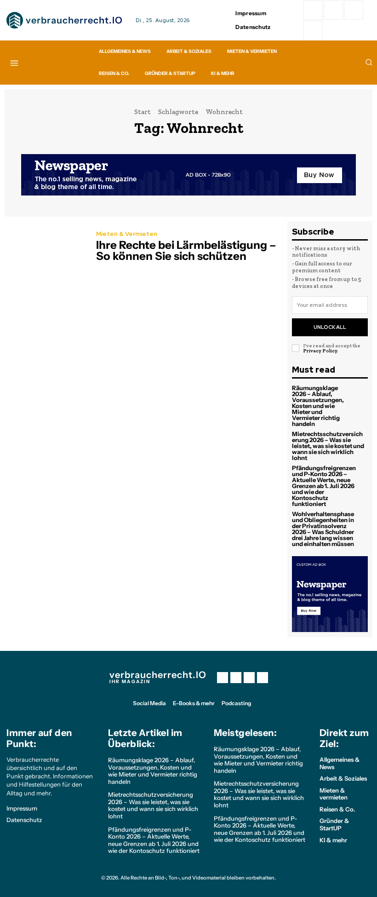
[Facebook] (313, 10)
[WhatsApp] (313, 30)
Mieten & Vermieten (126, 234)
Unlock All (330, 327)
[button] (368, 62)
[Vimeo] (353, 10)
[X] (249, 677)
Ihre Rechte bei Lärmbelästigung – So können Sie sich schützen (186, 250)
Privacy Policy (320, 351)
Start (142, 112)
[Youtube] (262, 677)
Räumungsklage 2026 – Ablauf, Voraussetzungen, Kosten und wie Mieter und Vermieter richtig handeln (318, 405)
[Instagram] (333, 10)
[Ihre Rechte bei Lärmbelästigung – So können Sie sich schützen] (46, 247)
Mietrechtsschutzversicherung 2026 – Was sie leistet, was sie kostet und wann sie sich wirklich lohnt (328, 445)
